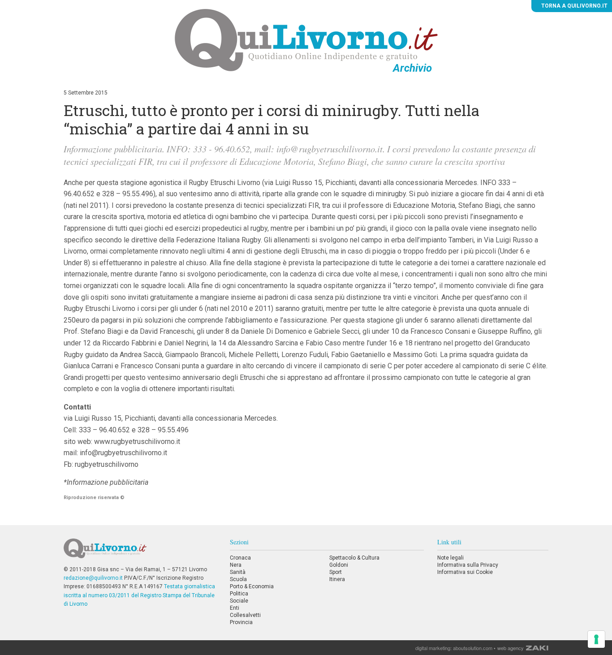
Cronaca (240, 558)
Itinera (337, 579)
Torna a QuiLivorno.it (574, 6)
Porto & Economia (252, 586)
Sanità (238, 572)
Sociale (239, 601)
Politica (239, 593)
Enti (234, 608)
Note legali (450, 558)
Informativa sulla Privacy (467, 565)
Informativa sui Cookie (465, 572)
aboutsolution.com (472, 647)
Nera (235, 565)
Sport (335, 572)
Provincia (241, 622)
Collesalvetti (245, 615)
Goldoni (338, 565)
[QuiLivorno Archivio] (306, 40)
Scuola (238, 579)
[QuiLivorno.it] (140, 552)
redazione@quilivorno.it (93, 578)
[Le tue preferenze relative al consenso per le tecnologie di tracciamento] (596, 639)
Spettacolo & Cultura (354, 558)
